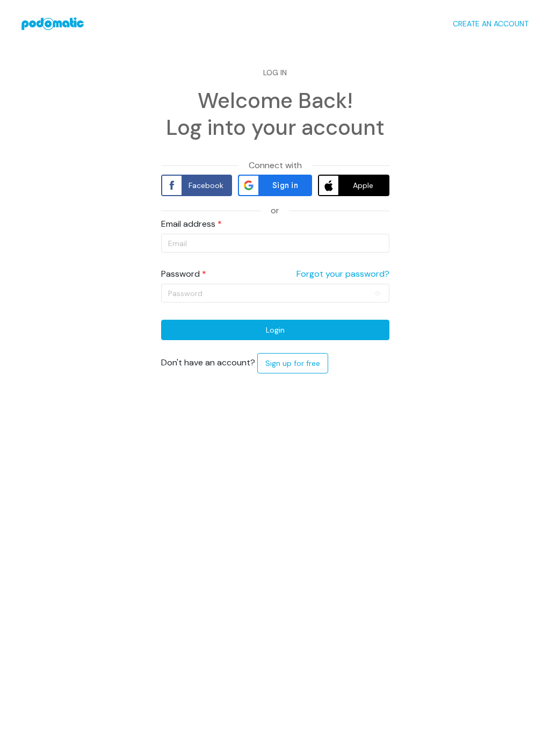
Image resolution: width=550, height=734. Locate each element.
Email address (188, 224)
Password (180, 274)
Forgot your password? (342, 274)
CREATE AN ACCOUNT (491, 23)
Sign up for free (292, 363)
